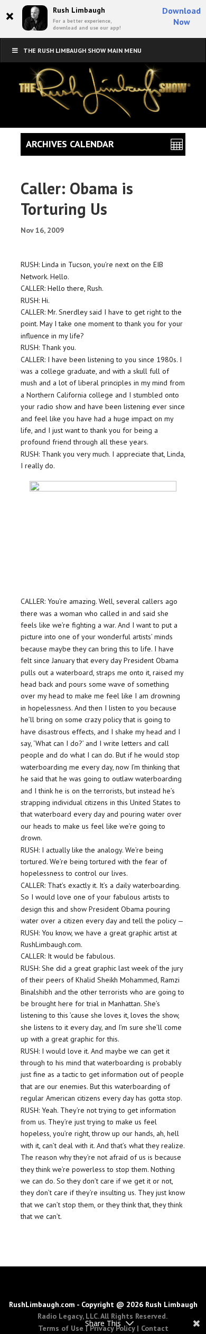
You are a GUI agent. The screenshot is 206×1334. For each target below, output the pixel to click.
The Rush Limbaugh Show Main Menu (82, 50)
